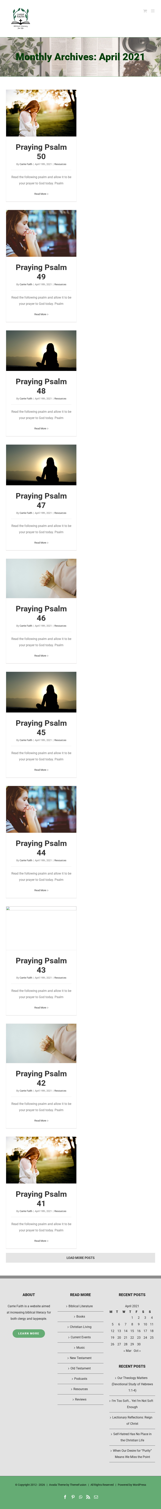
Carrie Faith (26, 164)
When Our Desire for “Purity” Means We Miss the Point (132, 1454)
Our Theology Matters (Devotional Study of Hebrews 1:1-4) (132, 1384)
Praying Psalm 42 (41, 1043)
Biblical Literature (81, 1306)
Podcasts (80, 1379)
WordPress (139, 1484)
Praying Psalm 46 (41, 578)
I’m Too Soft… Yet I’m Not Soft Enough (132, 1404)
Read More (40, 193)
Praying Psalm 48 (41, 350)
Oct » (137, 1351)
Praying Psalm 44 (41, 809)
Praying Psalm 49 (41, 233)
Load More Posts (81, 1258)
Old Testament (80, 1368)
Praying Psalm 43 (41, 928)
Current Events (81, 1337)
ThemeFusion (78, 1484)
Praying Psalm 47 (41, 465)
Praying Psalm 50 (41, 113)
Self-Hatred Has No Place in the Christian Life (132, 1437)
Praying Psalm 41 (41, 1160)
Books (80, 1316)
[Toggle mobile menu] (153, 11)
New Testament (80, 1358)
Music (80, 1347)
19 (112, 1337)
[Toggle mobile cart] (145, 11)
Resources (60, 164)
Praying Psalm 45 (41, 692)
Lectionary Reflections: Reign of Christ (132, 1421)
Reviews (80, 1399)
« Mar (127, 1351)
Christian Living (80, 1327)
